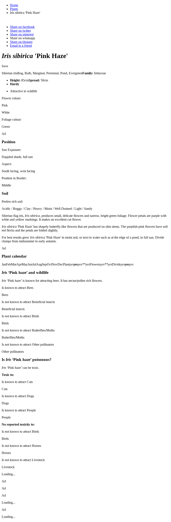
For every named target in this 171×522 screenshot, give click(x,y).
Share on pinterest (22, 34)
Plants (14, 9)
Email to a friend (21, 45)
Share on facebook (22, 27)
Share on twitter (20, 30)
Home (14, 5)
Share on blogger (21, 42)
